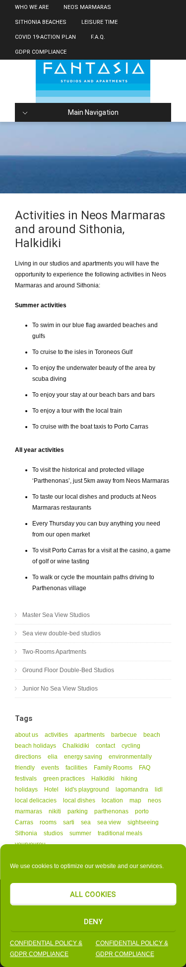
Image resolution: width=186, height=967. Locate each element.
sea (86, 822)
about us (26, 734)
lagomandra (132, 789)
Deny (93, 921)
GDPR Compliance (40, 52)
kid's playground (87, 789)
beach (151, 734)
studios (53, 833)
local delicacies (36, 800)
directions (28, 756)
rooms (48, 822)
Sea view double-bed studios (61, 633)
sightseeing (143, 822)
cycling (131, 745)
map (135, 800)
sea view (109, 822)
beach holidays (35, 745)
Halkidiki (103, 778)
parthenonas (111, 811)
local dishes (79, 800)
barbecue (124, 734)
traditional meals (120, 833)
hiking (129, 778)
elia (53, 756)
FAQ (144, 767)
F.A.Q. (98, 37)
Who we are (32, 7)
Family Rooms (113, 767)
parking (77, 811)
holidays (26, 789)
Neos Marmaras (87, 7)
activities (56, 734)
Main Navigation (93, 112)
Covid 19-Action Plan (45, 37)
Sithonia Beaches (40, 22)
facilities (76, 767)
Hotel (51, 789)
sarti (68, 822)
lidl (159, 789)
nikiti (55, 811)
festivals (26, 778)
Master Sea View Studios (56, 615)
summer (80, 833)
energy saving (83, 756)
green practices (64, 778)
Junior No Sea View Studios (60, 688)
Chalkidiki (75, 745)
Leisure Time (99, 22)
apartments (89, 734)
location (112, 800)
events (50, 767)
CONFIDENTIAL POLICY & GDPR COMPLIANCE (46, 949)
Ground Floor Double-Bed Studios (68, 670)
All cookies (93, 894)
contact (105, 745)
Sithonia (26, 833)
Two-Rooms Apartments (54, 651)
